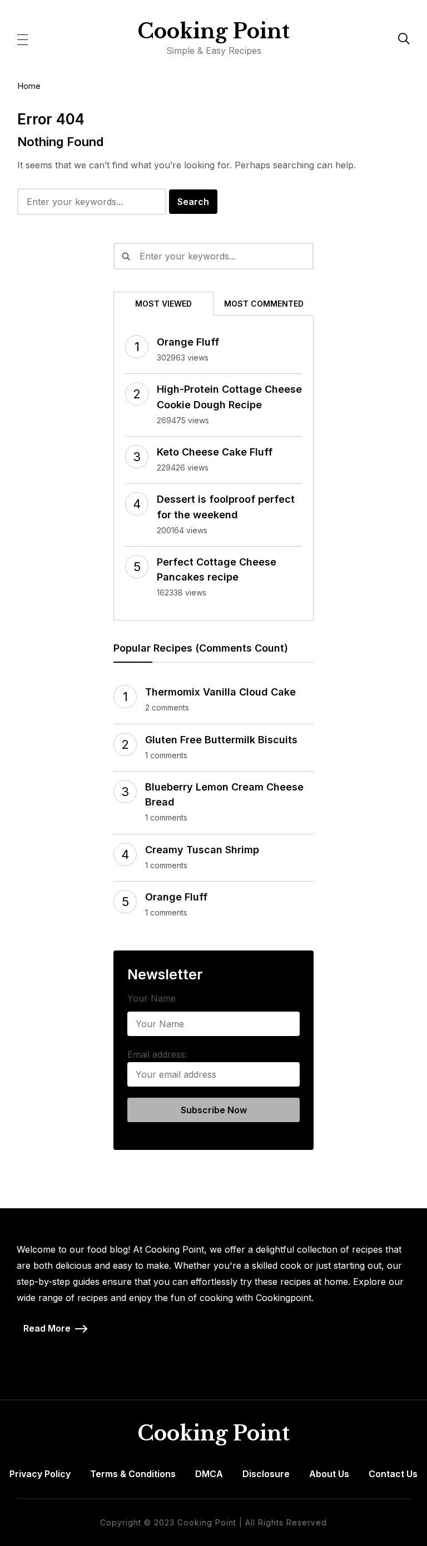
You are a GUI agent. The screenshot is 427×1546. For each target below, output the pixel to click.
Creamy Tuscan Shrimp (202, 849)
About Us (329, 1473)
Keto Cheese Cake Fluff (214, 452)
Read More (47, 1328)
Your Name (151, 998)
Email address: (157, 1054)
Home (29, 86)
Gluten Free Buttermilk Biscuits (221, 740)
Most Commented (264, 303)
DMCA (209, 1473)
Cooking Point (213, 31)
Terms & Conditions (133, 1473)
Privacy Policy (40, 1473)
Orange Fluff (188, 342)
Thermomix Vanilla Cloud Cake (220, 692)
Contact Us (393, 1473)
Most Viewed (163, 303)
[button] (22, 38)
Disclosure (266, 1473)
